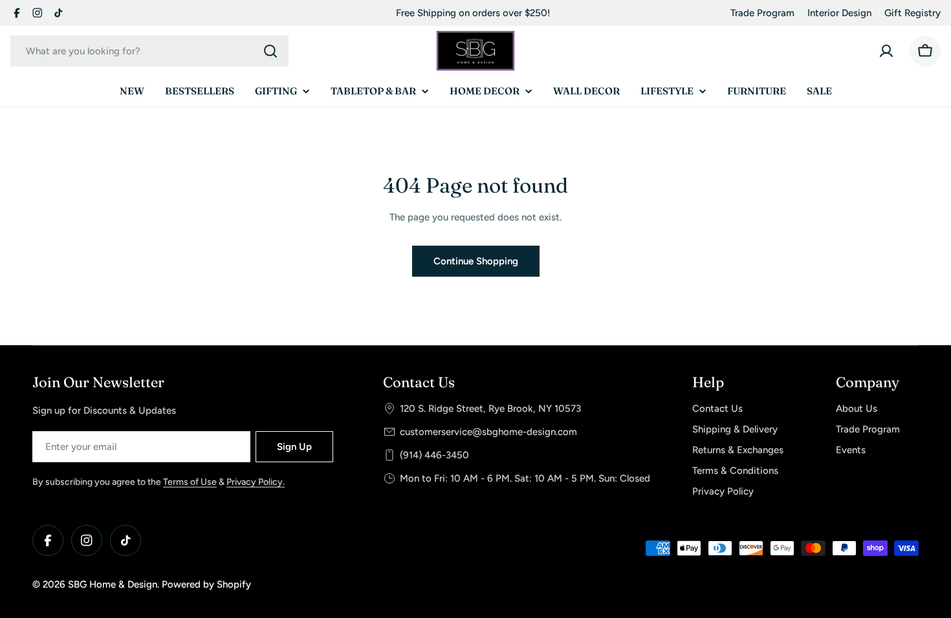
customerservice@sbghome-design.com (488, 432)
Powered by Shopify (206, 584)
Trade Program (762, 13)
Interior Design (839, 13)
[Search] (270, 51)
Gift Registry (912, 13)
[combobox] (149, 51)
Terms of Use (190, 481)
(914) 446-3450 (434, 455)
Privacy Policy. (255, 481)
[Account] (886, 51)
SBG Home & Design (112, 584)
